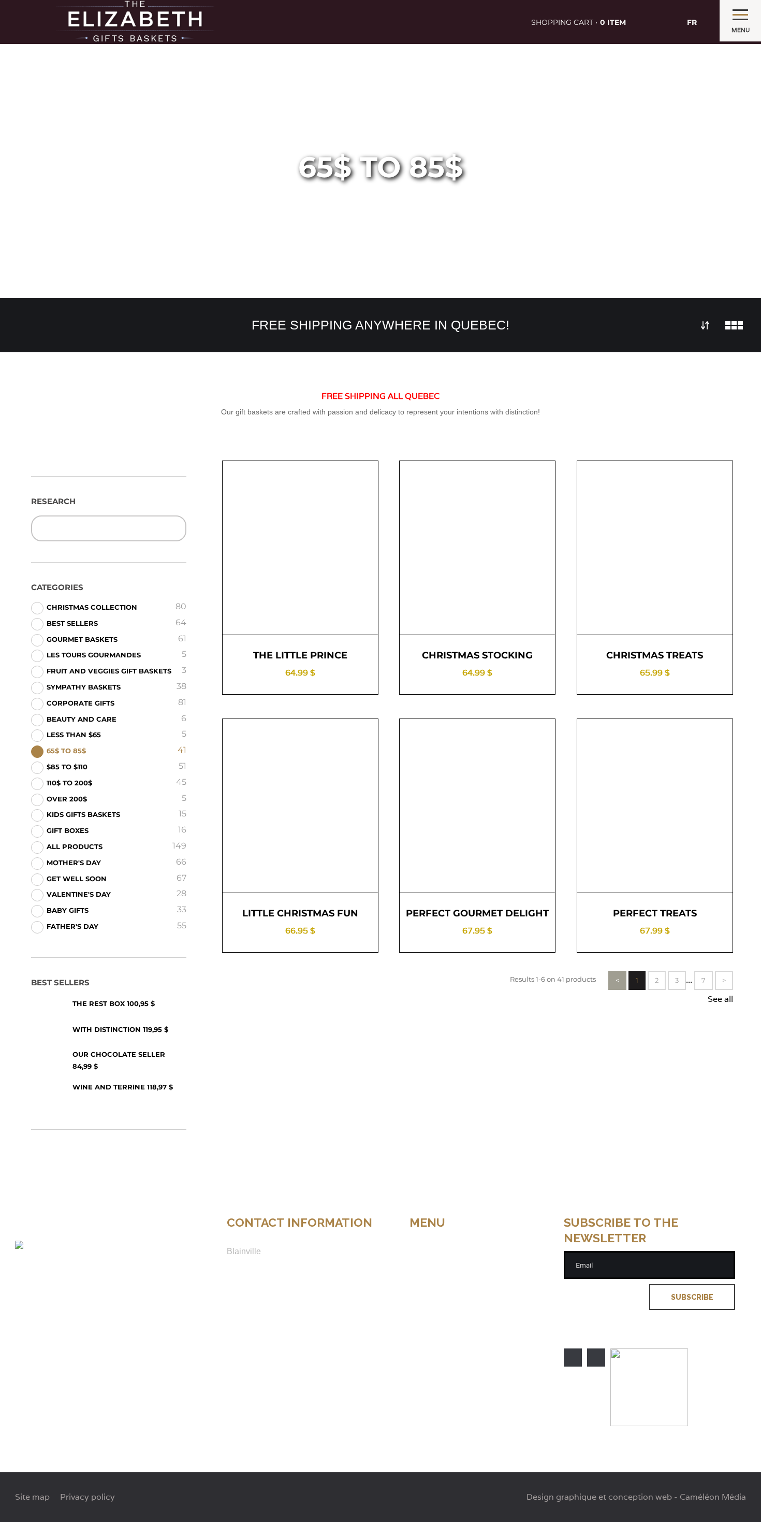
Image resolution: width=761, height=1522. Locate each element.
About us (427, 1246)
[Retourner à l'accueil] (59, 1244)
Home (421, 1235)
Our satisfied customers (456, 1289)
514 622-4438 (252, 1284)
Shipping (427, 1267)
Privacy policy (437, 1321)
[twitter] (596, 1357)
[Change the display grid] (734, 325)
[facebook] (573, 1357)
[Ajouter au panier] (336, 617)
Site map (426, 1310)
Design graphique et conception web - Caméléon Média (636, 1497)
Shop (420, 1257)
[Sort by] (705, 325)
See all (720, 999)
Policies (425, 1278)
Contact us (430, 1300)
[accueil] (135, 22)
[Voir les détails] (264, 617)
